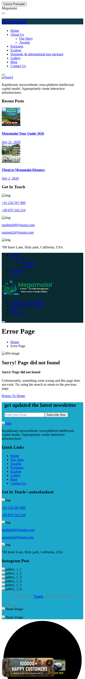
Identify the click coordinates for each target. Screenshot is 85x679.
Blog (13, 62)
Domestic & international (27, 301)
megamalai (14, 21)
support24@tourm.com (18, 232)
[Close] (49, 663)
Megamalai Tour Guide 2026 (23, 133)
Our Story (26, 38)
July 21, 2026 (11, 142)
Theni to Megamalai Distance (23, 170)
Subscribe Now (56, 414)
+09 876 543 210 (14, 210)
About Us (17, 34)
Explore (15, 50)
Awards (24, 42)
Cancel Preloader (14, 4)
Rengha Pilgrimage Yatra (27, 305)
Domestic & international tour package (36, 54)
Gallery (15, 58)
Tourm (38, 596)
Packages (16, 46)
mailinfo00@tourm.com (18, 225)
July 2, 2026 (10, 178)
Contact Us (18, 66)
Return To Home (13, 396)
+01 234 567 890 (14, 203)
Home (14, 30)
